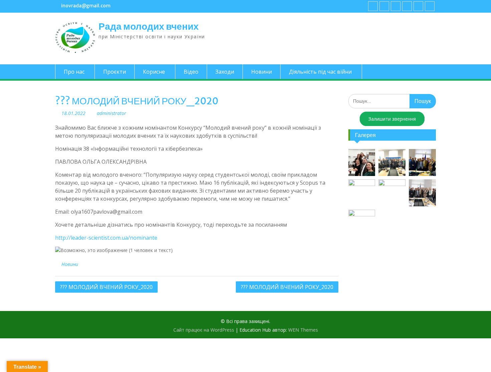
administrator (111, 113)
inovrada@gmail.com (86, 6)
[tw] (395, 6)
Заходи (224, 71)
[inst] (418, 6)
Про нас (74, 71)
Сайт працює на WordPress (203, 330)
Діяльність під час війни (320, 71)
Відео (191, 71)
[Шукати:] (392, 101)
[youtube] (384, 6)
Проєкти (114, 71)
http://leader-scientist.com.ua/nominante (106, 237)
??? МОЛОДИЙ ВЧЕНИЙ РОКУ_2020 (106, 287)
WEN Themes (303, 330)
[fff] (373, 6)
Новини (261, 71)
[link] (407, 6)
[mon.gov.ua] (430, 6)
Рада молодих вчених (149, 26)
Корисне (154, 71)
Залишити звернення (392, 119)
